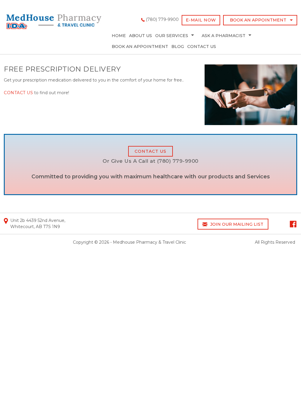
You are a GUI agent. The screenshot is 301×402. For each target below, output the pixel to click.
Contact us (18, 92)
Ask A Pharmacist (223, 35)
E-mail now (201, 20)
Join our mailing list (236, 224)
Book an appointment (258, 20)
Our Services (171, 35)
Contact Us (201, 46)
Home (119, 35)
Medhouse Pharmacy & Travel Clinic (149, 242)
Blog (177, 46)
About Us (140, 35)
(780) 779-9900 (162, 19)
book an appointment (140, 46)
